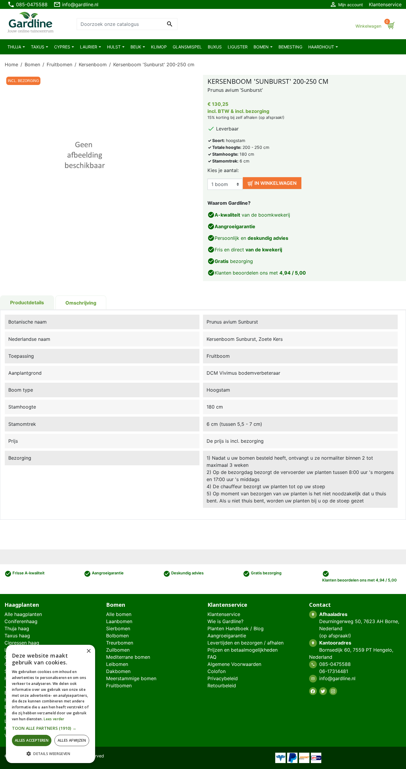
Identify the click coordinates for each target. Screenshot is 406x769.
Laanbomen (119, 621)
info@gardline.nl (75, 4)
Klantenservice (385, 4)
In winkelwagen (275, 183)
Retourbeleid (221, 685)
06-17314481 (333, 671)
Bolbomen (117, 636)
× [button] (88, 651)
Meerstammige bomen (131, 678)
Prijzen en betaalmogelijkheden (242, 650)
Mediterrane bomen (128, 657)
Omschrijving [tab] (80, 303)
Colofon (216, 671)
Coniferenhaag (20, 621)
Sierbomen (118, 628)
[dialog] (50, 704)
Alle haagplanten (23, 614)
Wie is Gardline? (225, 621)
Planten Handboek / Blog (235, 628)
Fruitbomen (119, 685)
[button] (50, 728)
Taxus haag (17, 636)
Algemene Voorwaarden (234, 664)
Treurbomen (119, 643)
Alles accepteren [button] (31, 740)
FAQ (211, 657)
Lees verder (54, 718)
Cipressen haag (21, 643)
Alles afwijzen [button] (72, 740)
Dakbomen (118, 671)
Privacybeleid (222, 678)
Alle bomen (118, 614)
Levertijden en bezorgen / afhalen (245, 643)
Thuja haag (16, 628)
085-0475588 (27, 4)
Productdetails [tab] (27, 302)
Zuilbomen (118, 650)
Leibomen (117, 664)
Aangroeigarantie (226, 636)
